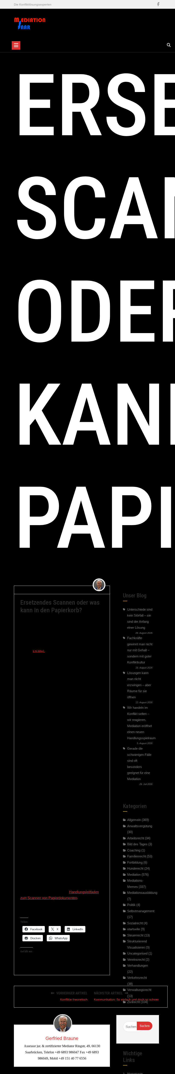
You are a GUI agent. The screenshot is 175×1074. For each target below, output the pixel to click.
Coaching (133, 850)
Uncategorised (137, 953)
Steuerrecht (135, 935)
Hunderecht (135, 868)
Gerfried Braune (33, 589)
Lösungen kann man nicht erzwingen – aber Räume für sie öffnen (139, 685)
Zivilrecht (133, 1002)
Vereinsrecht (136, 959)
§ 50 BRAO (39, 651)
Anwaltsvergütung (139, 826)
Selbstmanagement (140, 911)
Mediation (134, 874)
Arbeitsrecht (135, 838)
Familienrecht (136, 856)
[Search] (169, 45)
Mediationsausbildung (142, 892)
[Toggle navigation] (16, 45)
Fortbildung (135, 862)
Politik (131, 905)
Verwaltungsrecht (139, 990)
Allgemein (85, 589)
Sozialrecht (135, 923)
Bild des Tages (137, 844)
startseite (133, 929)
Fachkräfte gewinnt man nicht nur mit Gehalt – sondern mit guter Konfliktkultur (139, 650)
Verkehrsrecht (137, 977)
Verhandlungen (137, 965)
